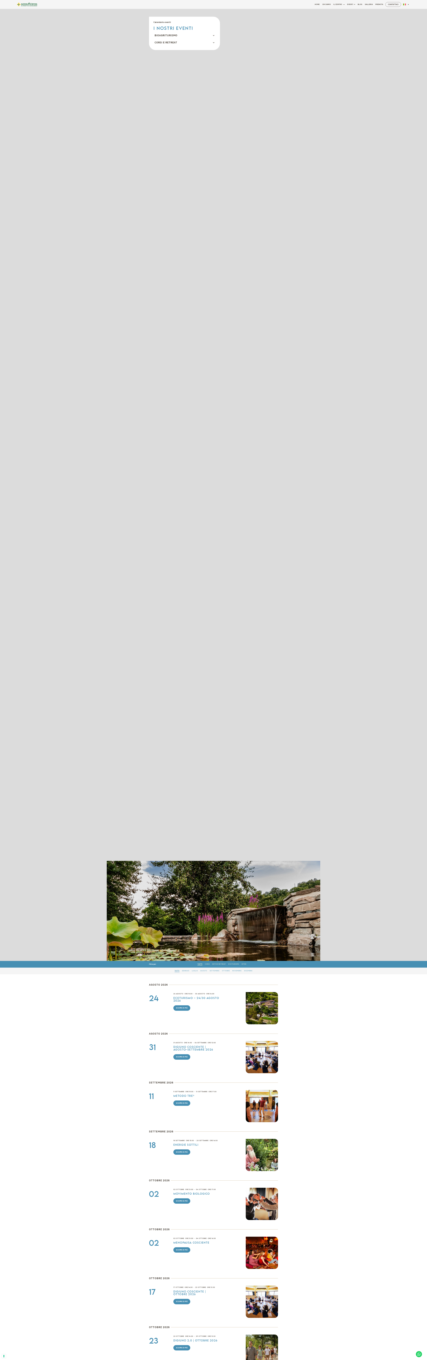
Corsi (207, 964)
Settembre (214, 971)
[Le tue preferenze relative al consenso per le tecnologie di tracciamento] (4, 1356)
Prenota (379, 4)
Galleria (369, 4)
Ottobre (226, 971)
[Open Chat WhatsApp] (419, 1354)
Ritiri (244, 964)
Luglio (195, 971)
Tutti (199, 964)
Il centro (337, 4)
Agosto (203, 971)
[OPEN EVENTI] (354, 4)
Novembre (237, 971)
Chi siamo (326, 4)
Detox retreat (219, 964)
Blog (360, 4)
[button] (194, 1321)
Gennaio (185, 971)
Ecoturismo (233, 964)
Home (317, 4)
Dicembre (248, 971)
